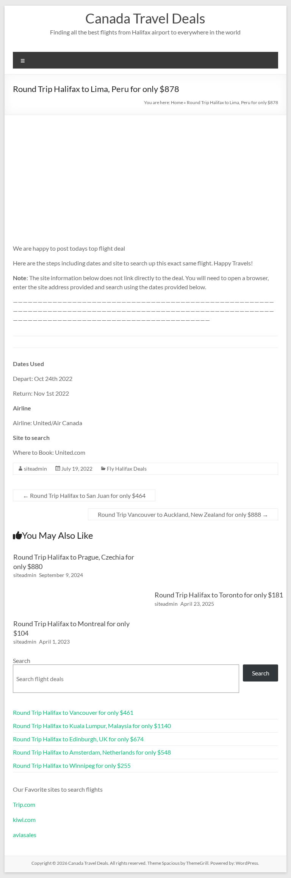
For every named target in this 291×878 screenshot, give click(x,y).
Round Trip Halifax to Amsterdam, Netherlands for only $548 (92, 752)
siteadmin (35, 468)
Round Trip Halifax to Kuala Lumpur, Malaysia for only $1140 (92, 725)
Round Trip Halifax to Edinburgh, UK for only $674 (78, 738)
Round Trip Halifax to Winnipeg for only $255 (72, 765)
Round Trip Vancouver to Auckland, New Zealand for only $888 (183, 514)
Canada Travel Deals (145, 18)
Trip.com (24, 804)
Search (21, 660)
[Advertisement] (146, 172)
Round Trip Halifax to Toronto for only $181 (219, 595)
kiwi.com (24, 819)
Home (177, 102)
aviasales (24, 834)
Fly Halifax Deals (127, 468)
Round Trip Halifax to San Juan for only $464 (84, 495)
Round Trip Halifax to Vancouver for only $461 (73, 712)
